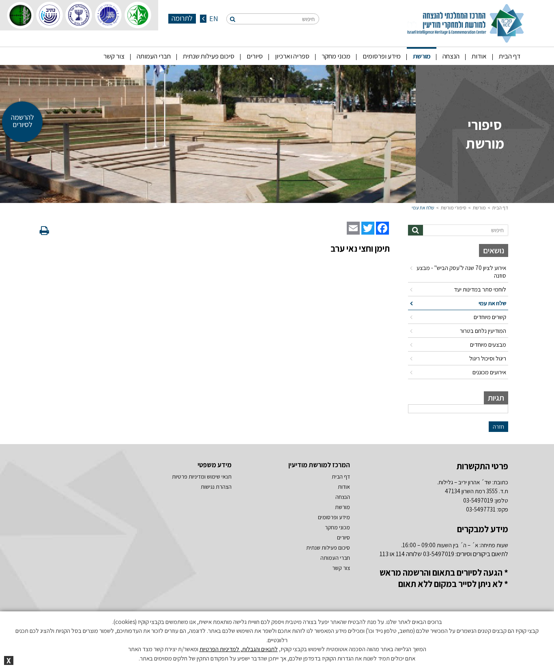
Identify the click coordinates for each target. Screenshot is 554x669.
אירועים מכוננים (489, 372)
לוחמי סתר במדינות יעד (480, 289)
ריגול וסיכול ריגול (487, 358)
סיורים (255, 56)
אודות (479, 56)
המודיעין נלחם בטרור (483, 330)
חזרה (498, 426)
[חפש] (232, 19)
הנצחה (451, 56)
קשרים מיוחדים (490, 317)
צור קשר (114, 56)
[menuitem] (509, 56)
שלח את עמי (423, 208)
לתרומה (182, 18)
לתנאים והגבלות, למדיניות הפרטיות (239, 649)
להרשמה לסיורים (22, 120)
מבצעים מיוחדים (488, 344)
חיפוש (308, 18)
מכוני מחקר (336, 56)
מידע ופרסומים (382, 56)
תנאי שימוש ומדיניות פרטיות (202, 476)
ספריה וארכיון (292, 56)
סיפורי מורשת (453, 208)
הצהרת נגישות (216, 486)
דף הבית (509, 56)
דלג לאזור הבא (490, 219)
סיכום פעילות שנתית (208, 56)
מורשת (421, 56)
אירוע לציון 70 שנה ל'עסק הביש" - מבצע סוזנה (461, 271)
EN (213, 19)
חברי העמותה (154, 56)
